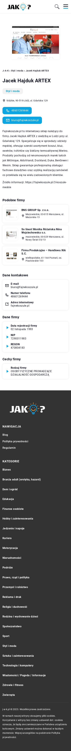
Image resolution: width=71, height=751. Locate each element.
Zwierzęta (8, 694)
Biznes (6, 469)
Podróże (7, 567)
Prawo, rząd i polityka (16, 577)
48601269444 (19, 110)
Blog (5, 434)
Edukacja (8, 499)
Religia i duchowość (14, 606)
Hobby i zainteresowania (17, 518)
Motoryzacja (10, 548)
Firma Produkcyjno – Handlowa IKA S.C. (43, 252)
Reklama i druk (11, 597)
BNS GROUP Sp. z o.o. (35, 210)
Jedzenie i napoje (13, 528)
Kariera (7, 538)
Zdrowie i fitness (12, 685)
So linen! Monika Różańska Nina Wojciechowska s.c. (41, 231)
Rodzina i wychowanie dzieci (20, 616)
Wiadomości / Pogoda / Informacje (24, 675)
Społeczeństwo (11, 626)
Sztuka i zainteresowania (18, 655)
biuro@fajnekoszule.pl (25, 120)
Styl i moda (13, 91)
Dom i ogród (10, 489)
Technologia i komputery (17, 665)
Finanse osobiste (13, 508)
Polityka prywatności (15, 441)
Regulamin (9, 447)
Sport (5, 636)
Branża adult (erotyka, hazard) (21, 479)
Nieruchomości (11, 557)
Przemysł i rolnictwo (15, 587)
